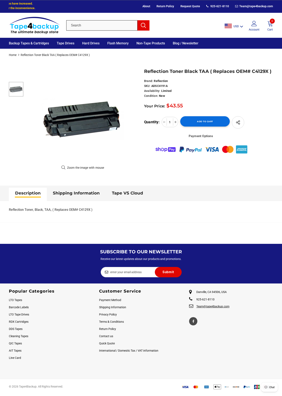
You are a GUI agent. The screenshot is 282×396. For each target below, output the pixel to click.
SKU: (147, 86)
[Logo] (34, 25)
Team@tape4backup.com (256, 6)
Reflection (161, 81)
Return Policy (165, 6)
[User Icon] (254, 23)
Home (13, 55)
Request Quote (190, 6)
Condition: (151, 95)
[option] (82, 119)
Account (254, 29)
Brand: (148, 81)
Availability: (152, 90)
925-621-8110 (219, 6)
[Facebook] (193, 321)
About (146, 6)
